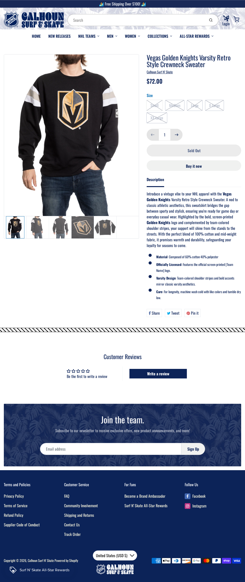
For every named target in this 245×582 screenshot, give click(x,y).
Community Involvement (81, 505)
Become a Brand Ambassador (144, 496)
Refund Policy (13, 515)
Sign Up (193, 449)
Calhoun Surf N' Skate (160, 71)
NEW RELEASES (59, 36)
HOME (36, 36)
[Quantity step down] (153, 135)
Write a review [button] (158, 374)
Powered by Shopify (66, 560)
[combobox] (135, 20)
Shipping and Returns (79, 515)
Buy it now (194, 166)
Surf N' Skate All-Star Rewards (145, 505)
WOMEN (130, 36)
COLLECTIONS (158, 36)
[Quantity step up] (177, 135)
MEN (110, 36)
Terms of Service (16, 505)
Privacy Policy (14, 496)
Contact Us (72, 525)
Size (150, 95)
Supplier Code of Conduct (22, 525)
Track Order (72, 534)
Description (155, 179)
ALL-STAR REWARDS (195, 36)
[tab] (158, 181)
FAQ (66, 496)
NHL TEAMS (86, 36)
